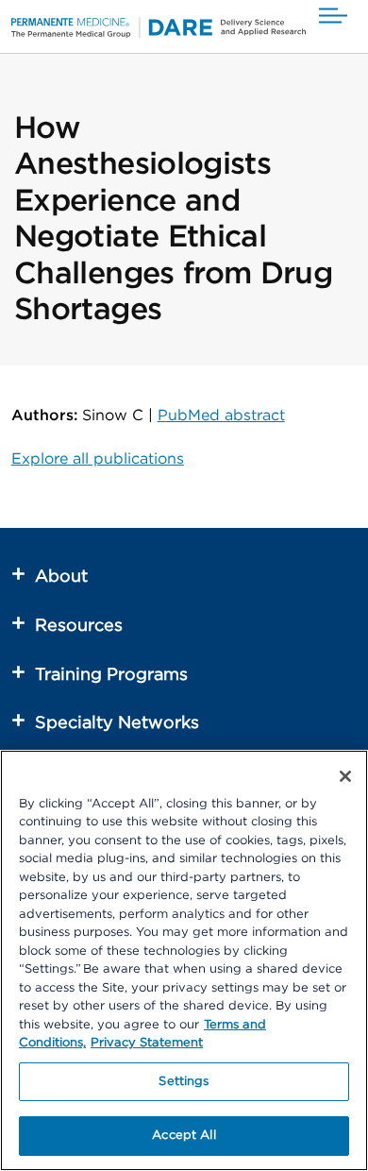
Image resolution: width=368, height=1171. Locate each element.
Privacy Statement (147, 1043)
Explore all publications (97, 459)
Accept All (183, 1135)
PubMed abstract (221, 415)
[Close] (345, 776)
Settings (184, 1082)
